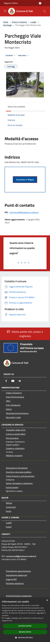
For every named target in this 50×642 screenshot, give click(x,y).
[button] (25, 637)
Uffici (8, 401)
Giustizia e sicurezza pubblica (18, 472)
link (10, 620)
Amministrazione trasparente (19, 595)
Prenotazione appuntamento (18, 571)
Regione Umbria (11, 3)
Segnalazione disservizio (16, 575)
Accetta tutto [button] (24, 626)
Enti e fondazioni (13, 405)
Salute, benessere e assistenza (19, 483)
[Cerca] (44, 11)
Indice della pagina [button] (16, 106)
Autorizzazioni (12, 487)
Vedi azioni (22, 55)
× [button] (47, 600)
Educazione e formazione (17, 467)
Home (5, 22)
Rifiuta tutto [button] (25, 632)
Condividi (9, 55)
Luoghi (33, 22)
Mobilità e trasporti (14, 455)
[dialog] (25, 620)
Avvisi (8, 511)
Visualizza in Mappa (25, 179)
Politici (9, 409)
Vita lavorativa (12, 438)
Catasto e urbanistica (15, 448)
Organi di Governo (14, 392)
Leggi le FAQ (11, 579)
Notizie (9, 503)
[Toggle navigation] (5, 11)
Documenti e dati (13, 417)
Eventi (9, 526)
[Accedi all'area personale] (40, 3)
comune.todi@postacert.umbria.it (24, 212)
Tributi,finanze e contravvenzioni (20, 476)
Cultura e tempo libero (15, 434)
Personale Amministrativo (17, 413)
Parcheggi (7, 25)
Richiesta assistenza (15, 583)
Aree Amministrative (15, 396)
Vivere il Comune (19, 22)
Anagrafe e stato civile (15, 429)
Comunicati (11, 507)
